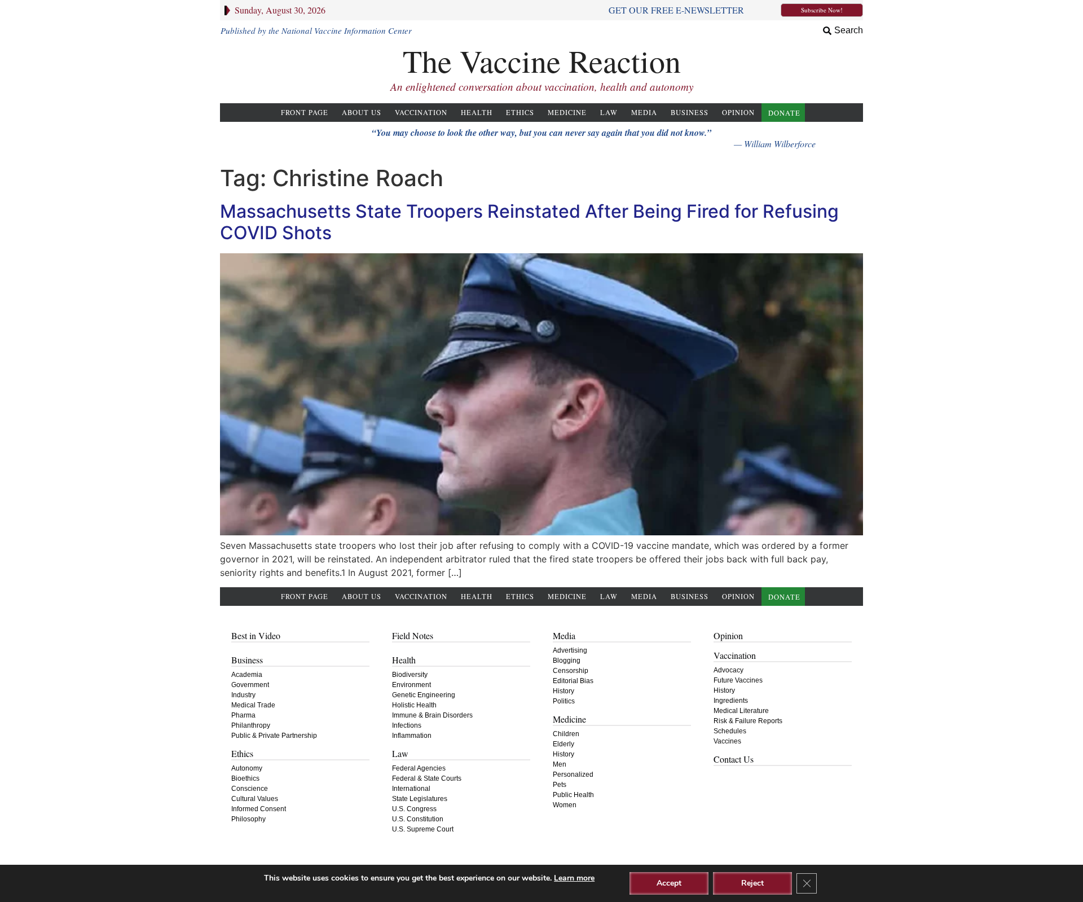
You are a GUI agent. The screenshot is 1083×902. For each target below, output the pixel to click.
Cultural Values (254, 799)
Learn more (574, 878)
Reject (752, 883)
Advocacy (728, 670)
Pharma (243, 715)
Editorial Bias (573, 681)
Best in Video (255, 635)
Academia (246, 675)
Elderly (563, 744)
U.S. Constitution (417, 819)
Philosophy (248, 819)
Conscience (249, 789)
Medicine (567, 112)
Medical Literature (741, 711)
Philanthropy (250, 725)
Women (564, 805)
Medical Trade (253, 705)
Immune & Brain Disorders (432, 715)
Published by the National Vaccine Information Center (316, 30)
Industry (243, 695)
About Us (361, 112)
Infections (406, 725)
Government (250, 685)
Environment (411, 685)
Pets (559, 785)
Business (689, 112)
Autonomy (246, 768)
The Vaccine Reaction (542, 60)
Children (566, 734)
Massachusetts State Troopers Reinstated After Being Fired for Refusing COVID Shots (529, 222)
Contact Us (734, 759)
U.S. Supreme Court (423, 829)
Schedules (730, 731)
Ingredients (731, 701)
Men (559, 764)
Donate (784, 113)
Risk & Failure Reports (748, 721)
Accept (669, 883)
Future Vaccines (738, 680)
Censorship (570, 671)
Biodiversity (410, 675)
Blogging (566, 661)
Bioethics (245, 778)
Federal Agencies (419, 768)
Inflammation (412, 736)
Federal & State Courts (426, 778)
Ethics (520, 112)
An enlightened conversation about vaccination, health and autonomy (541, 87)
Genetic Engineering (423, 695)
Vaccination (421, 112)
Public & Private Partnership (274, 736)
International (411, 789)
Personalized (573, 774)
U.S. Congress (414, 809)
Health (476, 112)
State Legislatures (419, 799)
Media (644, 112)
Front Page (304, 112)
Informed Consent (258, 809)
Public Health (573, 795)
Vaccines (727, 741)
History (563, 691)
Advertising (570, 650)
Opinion (738, 112)
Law (609, 112)
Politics (564, 701)
